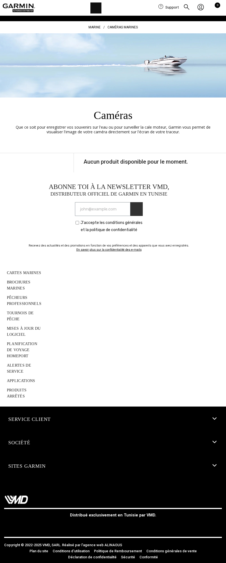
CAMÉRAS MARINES (122, 27)
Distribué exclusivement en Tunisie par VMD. (113, 515)
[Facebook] (100, 525)
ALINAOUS (113, 545)
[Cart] (216, 7)
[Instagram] (113, 525)
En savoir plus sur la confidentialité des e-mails (109, 249)
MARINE (94, 27)
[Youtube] (125, 525)
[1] (136, 209)
